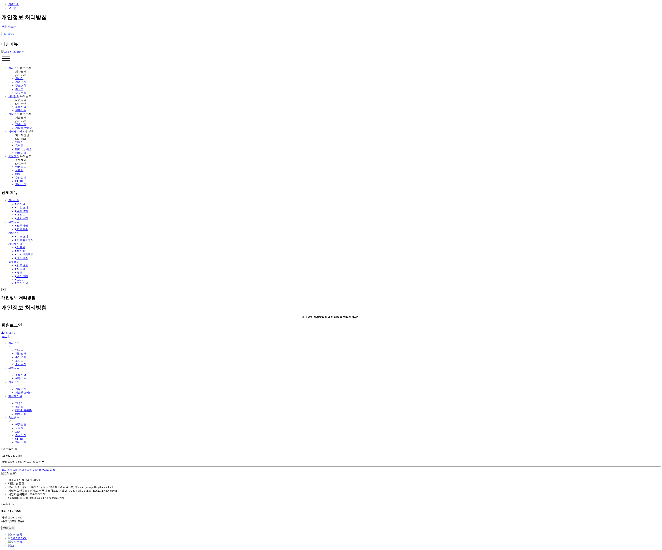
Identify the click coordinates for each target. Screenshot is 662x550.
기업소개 (20, 81)
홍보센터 (13, 156)
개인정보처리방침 (44, 469)
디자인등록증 (23, 149)
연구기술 (20, 110)
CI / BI (19, 181)
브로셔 (19, 170)
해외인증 (20, 152)
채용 (18, 173)
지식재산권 (15, 131)
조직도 (19, 89)
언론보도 (20, 166)
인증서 (19, 141)
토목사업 (20, 106)
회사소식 (20, 184)
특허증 (19, 145)
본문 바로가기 (10, 26)
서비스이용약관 (22, 469)
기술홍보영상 (23, 127)
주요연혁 (20, 85)
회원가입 (13, 4)
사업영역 (13, 96)
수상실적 (20, 177)
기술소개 (13, 114)
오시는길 (20, 92)
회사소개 (13, 68)
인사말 (19, 78)
